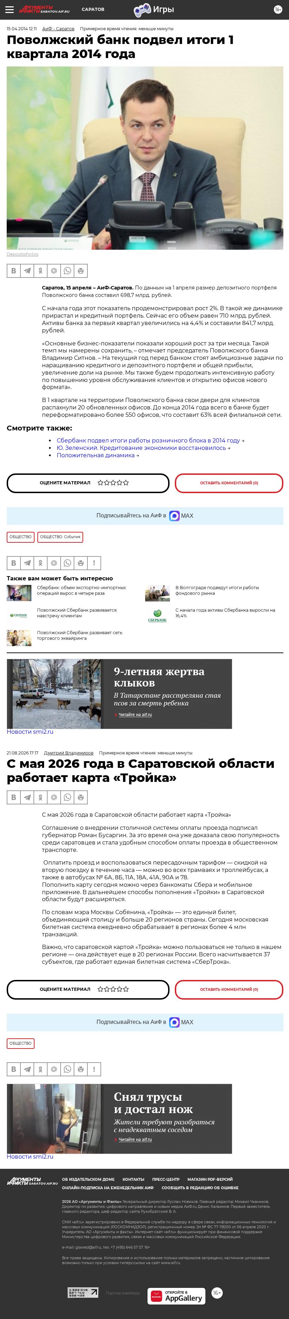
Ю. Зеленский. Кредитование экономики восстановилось (141, 448)
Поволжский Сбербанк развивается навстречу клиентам (77, 612)
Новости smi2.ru (30, 731)
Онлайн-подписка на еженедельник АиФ (108, 1188)
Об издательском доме (88, 1179)
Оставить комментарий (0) (229, 483)
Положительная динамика (96, 455)
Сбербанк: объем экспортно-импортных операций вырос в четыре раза (81, 590)
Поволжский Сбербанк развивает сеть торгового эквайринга (79, 635)
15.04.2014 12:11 (22, 28)
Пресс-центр (165, 1179)
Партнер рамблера (123, 1293)
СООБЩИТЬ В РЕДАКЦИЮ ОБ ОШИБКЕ (200, 1188)
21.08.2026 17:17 (22, 753)
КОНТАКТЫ (133, 1179)
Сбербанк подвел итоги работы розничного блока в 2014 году (148, 440)
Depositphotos (22, 254)
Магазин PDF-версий (210, 1179)
